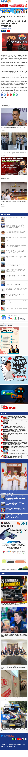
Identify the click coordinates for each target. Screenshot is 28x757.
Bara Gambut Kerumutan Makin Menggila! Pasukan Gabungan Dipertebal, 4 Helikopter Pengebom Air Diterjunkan (16, 245)
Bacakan (4, 30)
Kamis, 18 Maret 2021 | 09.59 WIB (6, 28)
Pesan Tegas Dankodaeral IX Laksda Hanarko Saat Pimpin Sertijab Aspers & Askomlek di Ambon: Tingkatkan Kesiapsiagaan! (16, 232)
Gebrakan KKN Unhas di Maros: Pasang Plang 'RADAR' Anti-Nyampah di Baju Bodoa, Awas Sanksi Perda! (17, 439)
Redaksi (4, 743)
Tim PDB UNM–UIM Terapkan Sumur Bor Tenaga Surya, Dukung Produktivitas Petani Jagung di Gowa (16, 503)
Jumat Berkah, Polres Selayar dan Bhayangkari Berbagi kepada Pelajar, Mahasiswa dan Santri (16, 289)
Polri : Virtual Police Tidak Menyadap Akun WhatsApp (13, 23)
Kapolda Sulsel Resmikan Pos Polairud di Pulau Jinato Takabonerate (17, 425)
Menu (26, 1)
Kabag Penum (20, 15)
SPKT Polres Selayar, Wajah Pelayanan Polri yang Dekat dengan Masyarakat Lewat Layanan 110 (17, 435)
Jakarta (14, 15)
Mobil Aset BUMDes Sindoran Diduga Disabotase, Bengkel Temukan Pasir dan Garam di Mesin (13, 604)
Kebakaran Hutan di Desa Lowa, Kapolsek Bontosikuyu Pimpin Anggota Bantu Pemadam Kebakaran (15, 276)
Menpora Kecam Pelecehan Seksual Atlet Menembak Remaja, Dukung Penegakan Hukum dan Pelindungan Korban (14, 635)
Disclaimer (4, 744)
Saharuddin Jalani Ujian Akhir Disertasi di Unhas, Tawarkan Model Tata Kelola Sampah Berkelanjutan (17, 443)
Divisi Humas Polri (8, 15)
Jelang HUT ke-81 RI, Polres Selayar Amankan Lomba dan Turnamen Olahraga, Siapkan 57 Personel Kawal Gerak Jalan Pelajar (17, 452)
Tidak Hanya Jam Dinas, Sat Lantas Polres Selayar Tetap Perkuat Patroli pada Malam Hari (16, 295)
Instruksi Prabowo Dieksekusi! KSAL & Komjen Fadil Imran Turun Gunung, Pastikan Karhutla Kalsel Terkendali (16, 258)
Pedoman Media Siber (12, 743)
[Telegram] (17, 94)
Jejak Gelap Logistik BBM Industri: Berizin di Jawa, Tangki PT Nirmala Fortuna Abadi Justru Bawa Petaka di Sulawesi (14, 729)
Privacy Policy (23, 743)
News (4, 16)
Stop (8, 30)
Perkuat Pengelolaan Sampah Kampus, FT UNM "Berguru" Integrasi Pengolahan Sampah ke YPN (18, 456)
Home (1, 15)
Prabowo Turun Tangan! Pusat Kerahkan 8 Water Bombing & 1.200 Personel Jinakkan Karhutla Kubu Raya (15, 270)
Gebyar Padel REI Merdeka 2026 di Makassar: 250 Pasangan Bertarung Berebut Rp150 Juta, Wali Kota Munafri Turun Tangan (16, 283)
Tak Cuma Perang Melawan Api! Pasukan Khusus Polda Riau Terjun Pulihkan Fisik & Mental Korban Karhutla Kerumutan (15, 251)
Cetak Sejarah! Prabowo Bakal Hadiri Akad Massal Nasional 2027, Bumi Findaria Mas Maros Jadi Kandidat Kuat (15, 219)
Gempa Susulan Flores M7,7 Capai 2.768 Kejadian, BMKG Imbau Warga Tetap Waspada (16, 308)
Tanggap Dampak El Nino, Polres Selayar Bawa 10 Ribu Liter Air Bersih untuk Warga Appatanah (17, 430)
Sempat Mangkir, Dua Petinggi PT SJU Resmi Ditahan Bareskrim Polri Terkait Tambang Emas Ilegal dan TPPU (14, 667)
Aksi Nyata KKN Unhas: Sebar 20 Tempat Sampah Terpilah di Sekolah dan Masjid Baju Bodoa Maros (16, 509)
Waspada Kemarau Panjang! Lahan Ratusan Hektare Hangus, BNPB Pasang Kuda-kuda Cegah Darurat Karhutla (16, 239)
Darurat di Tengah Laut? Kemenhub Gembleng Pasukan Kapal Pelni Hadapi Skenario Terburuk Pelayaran (15, 264)
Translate (10, 325)
